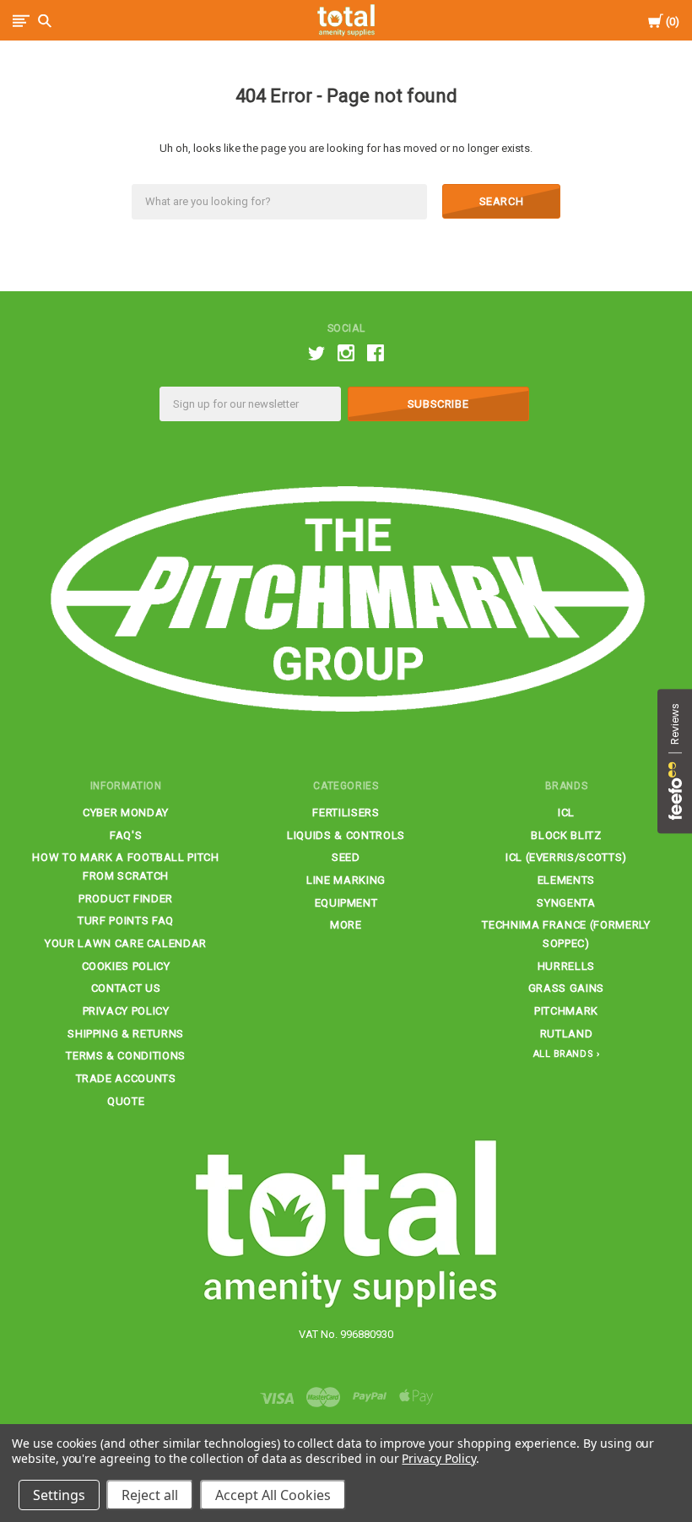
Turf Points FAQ (126, 920)
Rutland (566, 1033)
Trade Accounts (126, 1078)
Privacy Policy (126, 1011)
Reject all (150, 1495)
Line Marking (346, 880)
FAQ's (126, 835)
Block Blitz (566, 835)
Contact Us (126, 988)
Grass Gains (566, 988)
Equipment (346, 902)
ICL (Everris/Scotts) (566, 857)
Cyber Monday (126, 812)
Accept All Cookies (273, 1495)
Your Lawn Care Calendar (126, 943)
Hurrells (566, 966)
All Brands (563, 1053)
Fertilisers (345, 812)
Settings (59, 1495)
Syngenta (566, 902)
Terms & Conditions (126, 1055)
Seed (346, 857)
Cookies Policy (126, 966)
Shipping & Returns (126, 1033)
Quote (125, 1101)
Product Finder (125, 898)
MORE (346, 924)
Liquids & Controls (346, 835)
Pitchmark (566, 1011)
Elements (566, 880)
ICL (566, 812)
